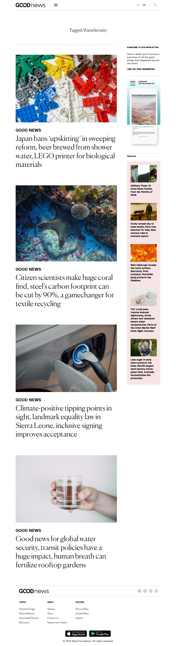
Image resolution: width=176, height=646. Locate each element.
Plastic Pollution (27, 613)
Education (24, 622)
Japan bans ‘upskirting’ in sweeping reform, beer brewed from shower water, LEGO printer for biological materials (66, 151)
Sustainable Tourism (29, 617)
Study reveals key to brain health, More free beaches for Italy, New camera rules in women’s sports (143, 230)
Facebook (139, 592)
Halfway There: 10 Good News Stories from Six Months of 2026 (141, 190)
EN (144, 5)
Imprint (79, 617)
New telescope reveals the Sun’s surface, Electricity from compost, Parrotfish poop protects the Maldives (143, 272)
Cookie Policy (82, 613)
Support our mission (57, 622)
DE (138, 5)
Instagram (150, 592)
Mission (51, 609)
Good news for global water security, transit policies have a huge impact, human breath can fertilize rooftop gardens (61, 551)
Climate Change (27, 609)
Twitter (145, 592)
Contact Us (53, 617)
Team (50, 613)
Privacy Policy (82, 609)
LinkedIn (156, 592)
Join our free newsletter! (141, 69)
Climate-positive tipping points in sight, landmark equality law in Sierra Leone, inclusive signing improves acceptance (64, 420)
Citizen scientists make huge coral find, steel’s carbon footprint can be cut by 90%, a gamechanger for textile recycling (65, 290)
